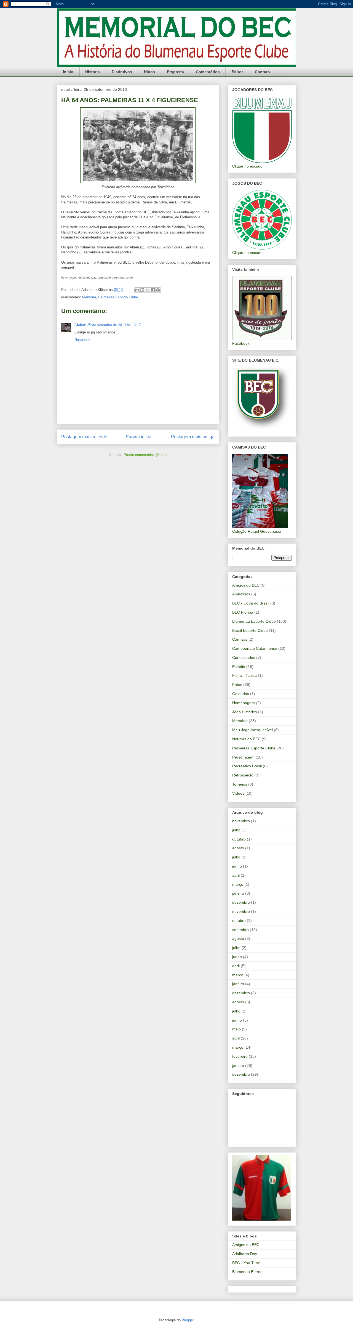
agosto (238, 848)
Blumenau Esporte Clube (254, 621)
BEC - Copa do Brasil (250, 603)
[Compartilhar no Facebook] (153, 290)
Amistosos (241, 594)
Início (68, 72)
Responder (83, 340)
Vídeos (238, 793)
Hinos (149, 72)
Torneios (239, 784)
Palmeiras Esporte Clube (118, 297)
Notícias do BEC (246, 739)
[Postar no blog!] (142, 290)
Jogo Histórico (244, 712)
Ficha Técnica (244, 675)
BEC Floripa (242, 612)
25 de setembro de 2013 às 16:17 (114, 325)
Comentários (208, 72)
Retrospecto (242, 775)
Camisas (239, 639)
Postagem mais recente (84, 436)
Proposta (175, 72)
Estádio (238, 666)
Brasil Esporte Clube (250, 630)
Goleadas (240, 693)
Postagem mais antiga (193, 436)
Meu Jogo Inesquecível (252, 730)
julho (236, 830)
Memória (89, 297)
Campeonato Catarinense (254, 648)
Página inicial (139, 436)
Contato (262, 72)
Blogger (188, 1320)
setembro (240, 929)
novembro (241, 821)
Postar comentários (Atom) (145, 455)
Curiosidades (243, 657)
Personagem (243, 757)
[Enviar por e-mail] (137, 290)
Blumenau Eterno (247, 1271)
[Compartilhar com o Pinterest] (158, 290)
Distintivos (122, 72)
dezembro (241, 902)
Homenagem (243, 703)
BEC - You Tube (246, 1263)
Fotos (237, 684)
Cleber (79, 325)
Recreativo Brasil (247, 766)
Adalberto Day (244, 1254)
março (237, 884)
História (92, 72)
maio (236, 1029)
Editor (237, 72)
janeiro (238, 893)
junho (237, 866)
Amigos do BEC (246, 585)
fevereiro (240, 1056)
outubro (239, 839)
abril (236, 875)
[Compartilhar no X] (147, 290)
